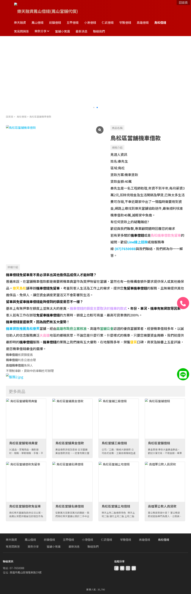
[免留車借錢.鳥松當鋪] (14, 376)
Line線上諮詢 (137, 241)
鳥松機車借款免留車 (166, 235)
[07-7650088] (183, 303)
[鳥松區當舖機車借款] (55, 174)
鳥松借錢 (21, 116)
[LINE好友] (183, 374)
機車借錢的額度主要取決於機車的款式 (98, 308)
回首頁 (9, 116)
